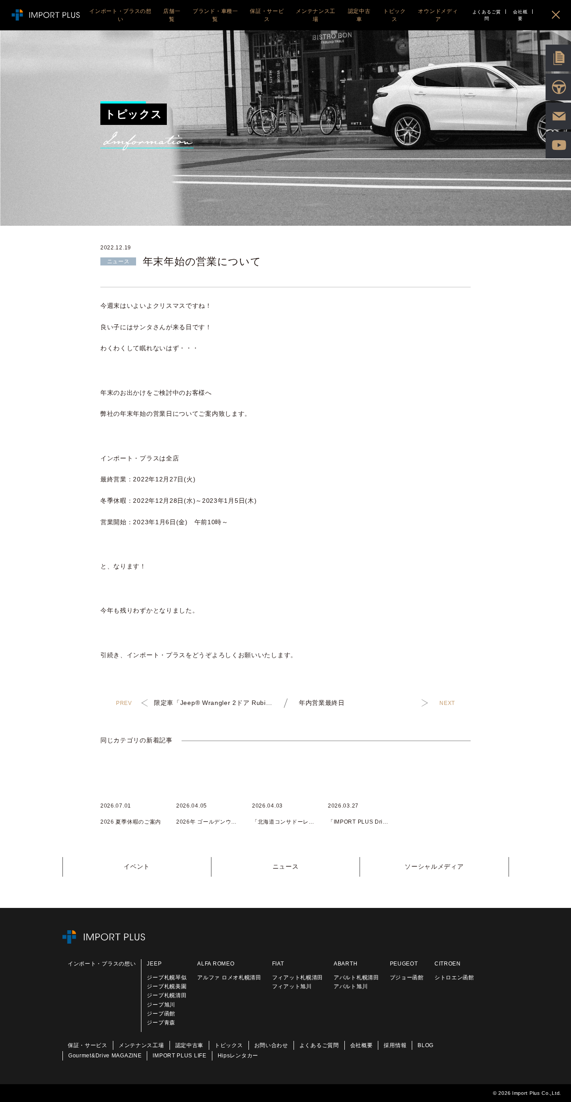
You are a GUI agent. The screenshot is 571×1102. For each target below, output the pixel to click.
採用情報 (395, 1045)
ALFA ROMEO (215, 964)
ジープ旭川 (161, 1005)
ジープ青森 (161, 1022)
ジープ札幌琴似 (166, 977)
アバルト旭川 (351, 986)
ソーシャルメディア (434, 866)
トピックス (229, 1045)
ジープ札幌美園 (166, 986)
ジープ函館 (161, 1014)
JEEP (154, 964)
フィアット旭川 (292, 986)
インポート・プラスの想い (102, 964)
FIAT (278, 964)
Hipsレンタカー (238, 1055)
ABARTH (345, 964)
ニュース (286, 866)
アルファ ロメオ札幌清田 (229, 977)
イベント (137, 866)
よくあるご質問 (486, 15)
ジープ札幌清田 (166, 995)
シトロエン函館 (454, 977)
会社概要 (520, 15)
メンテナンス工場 (141, 1045)
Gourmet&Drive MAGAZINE (104, 1055)
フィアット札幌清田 (297, 977)
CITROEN (447, 964)
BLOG (426, 1045)
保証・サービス (88, 1045)
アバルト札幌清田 (356, 977)
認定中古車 (189, 1045)
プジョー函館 (407, 977)
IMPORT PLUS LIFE (179, 1055)
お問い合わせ (271, 1045)
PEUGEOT (404, 964)
